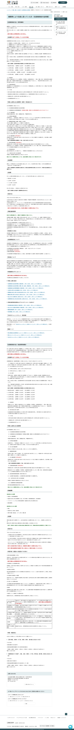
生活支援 (19, 10)
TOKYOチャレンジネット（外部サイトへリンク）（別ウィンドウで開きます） (32, 324)
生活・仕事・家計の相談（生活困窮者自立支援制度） (60, 23)
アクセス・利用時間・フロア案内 (48, 725)
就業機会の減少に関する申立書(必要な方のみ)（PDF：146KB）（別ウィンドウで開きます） (26, 292)
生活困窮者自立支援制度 (25, 10)
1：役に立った (12, 696)
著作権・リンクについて (62, 717)
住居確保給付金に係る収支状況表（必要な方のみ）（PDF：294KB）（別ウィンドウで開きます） (27, 298)
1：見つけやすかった (13, 700)
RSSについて (53, 717)
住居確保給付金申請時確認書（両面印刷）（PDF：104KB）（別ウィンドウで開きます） (26, 288)
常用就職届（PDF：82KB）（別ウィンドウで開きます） (19, 311)
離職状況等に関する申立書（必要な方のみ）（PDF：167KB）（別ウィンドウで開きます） (26, 294)
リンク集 (46, 717)
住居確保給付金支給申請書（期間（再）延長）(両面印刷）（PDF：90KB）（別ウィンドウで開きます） (29, 286)
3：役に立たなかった (25, 696)
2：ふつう (18, 696)
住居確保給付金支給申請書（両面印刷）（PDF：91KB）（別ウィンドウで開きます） (25, 283)
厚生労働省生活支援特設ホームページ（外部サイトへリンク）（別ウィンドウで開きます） (26, 332)
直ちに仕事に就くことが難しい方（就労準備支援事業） (61, 33)
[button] (45, 3)
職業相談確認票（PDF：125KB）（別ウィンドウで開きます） (20, 309)
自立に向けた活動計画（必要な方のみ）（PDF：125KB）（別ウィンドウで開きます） (25, 296)
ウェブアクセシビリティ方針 (22, 717)
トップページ (9, 10)
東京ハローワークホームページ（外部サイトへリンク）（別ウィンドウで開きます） (25, 335)
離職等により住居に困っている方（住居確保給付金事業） (61, 28)
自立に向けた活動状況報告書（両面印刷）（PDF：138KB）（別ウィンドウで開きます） (26, 307)
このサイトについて (11, 717)
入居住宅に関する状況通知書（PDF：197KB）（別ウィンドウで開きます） (23, 290)
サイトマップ (41, 717)
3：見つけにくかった (28, 700)
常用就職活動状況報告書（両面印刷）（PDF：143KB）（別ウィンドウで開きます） (25, 305)
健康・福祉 (14, 10)
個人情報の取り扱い (32, 717)
